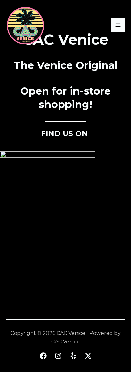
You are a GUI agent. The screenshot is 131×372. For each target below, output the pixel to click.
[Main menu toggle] (118, 25)
